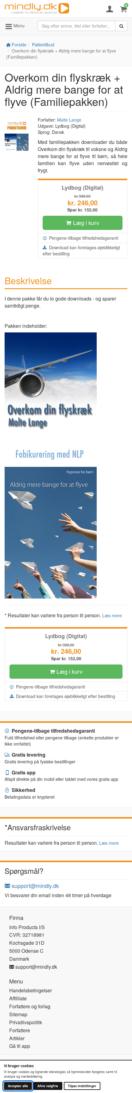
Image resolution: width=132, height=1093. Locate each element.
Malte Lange (69, 120)
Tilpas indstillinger (82, 1086)
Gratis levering (27, 754)
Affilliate (18, 998)
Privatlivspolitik (25, 1022)
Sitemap (18, 1014)
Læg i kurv (85, 223)
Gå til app (19, 1045)
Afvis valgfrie (47, 1086)
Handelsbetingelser (30, 990)
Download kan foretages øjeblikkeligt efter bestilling (81, 250)
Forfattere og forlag (29, 1006)
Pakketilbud (43, 44)
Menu (18, 25)
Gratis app (23, 772)
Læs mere (112, 615)
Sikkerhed (22, 789)
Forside (18, 44)
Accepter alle (18, 1086)
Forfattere (19, 1030)
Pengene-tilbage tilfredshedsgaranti (83, 238)
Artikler (17, 1038)
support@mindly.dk (34, 886)
